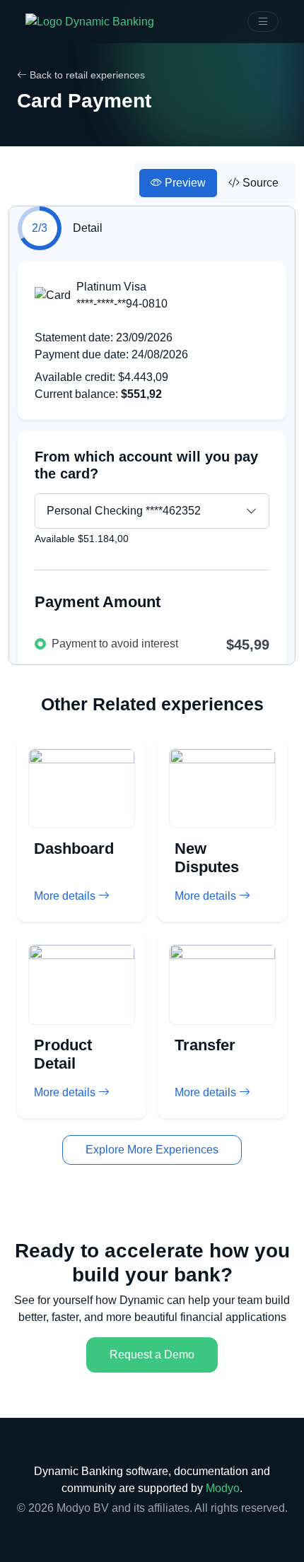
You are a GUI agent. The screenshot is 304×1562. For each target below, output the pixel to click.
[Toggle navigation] (263, 21)
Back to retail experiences (86, 75)
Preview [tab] (184, 183)
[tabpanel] (152, 441)
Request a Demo (152, 1355)
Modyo (223, 1488)
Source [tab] (259, 183)
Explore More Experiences (152, 1150)
